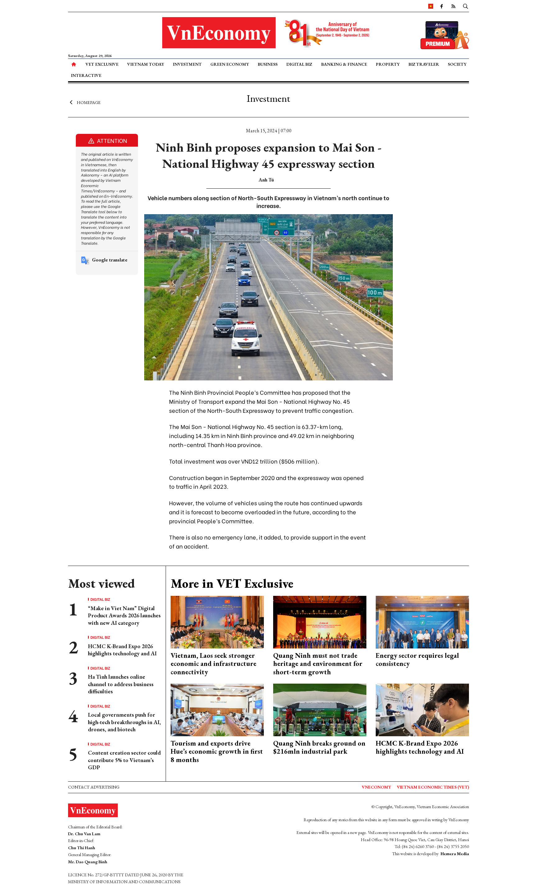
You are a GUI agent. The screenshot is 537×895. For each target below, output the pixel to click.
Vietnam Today (145, 64)
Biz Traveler (423, 64)
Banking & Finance (344, 64)
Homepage (89, 102)
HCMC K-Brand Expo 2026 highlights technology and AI (122, 650)
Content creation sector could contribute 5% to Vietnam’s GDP (124, 760)
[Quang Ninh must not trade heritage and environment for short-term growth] (319, 621)
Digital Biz (299, 64)
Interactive (86, 75)
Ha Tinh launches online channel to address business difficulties (121, 684)
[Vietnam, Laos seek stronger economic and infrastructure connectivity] (217, 621)
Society (457, 64)
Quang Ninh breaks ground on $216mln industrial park (319, 747)
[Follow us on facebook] (441, 5)
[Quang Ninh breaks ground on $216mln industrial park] (319, 709)
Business (268, 64)
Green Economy (229, 64)
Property (388, 64)
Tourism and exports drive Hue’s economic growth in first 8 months (217, 751)
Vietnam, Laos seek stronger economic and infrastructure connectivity (213, 663)
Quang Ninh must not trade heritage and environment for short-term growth (317, 663)
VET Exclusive (101, 64)
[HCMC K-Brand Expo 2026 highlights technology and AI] (422, 709)
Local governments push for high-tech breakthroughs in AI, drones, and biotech (124, 722)
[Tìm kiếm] (465, 5)
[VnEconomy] (430, 6)
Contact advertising (93, 787)
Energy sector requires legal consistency (417, 659)
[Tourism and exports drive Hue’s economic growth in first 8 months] (217, 709)
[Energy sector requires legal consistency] (422, 621)
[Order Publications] (444, 34)
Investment (187, 64)
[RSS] (453, 5)
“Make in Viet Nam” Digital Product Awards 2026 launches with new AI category (124, 615)
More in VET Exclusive (232, 583)
